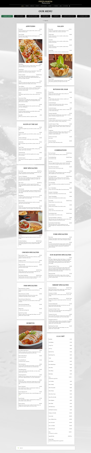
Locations (65, 6)
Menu (22, 6)
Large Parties (43, 6)
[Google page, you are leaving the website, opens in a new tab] (69, 6)
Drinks (27, 6)
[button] (7, 16)
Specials (32, 6)
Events (37, 6)
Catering (56, 6)
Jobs (61, 6)
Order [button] (49, 6)
